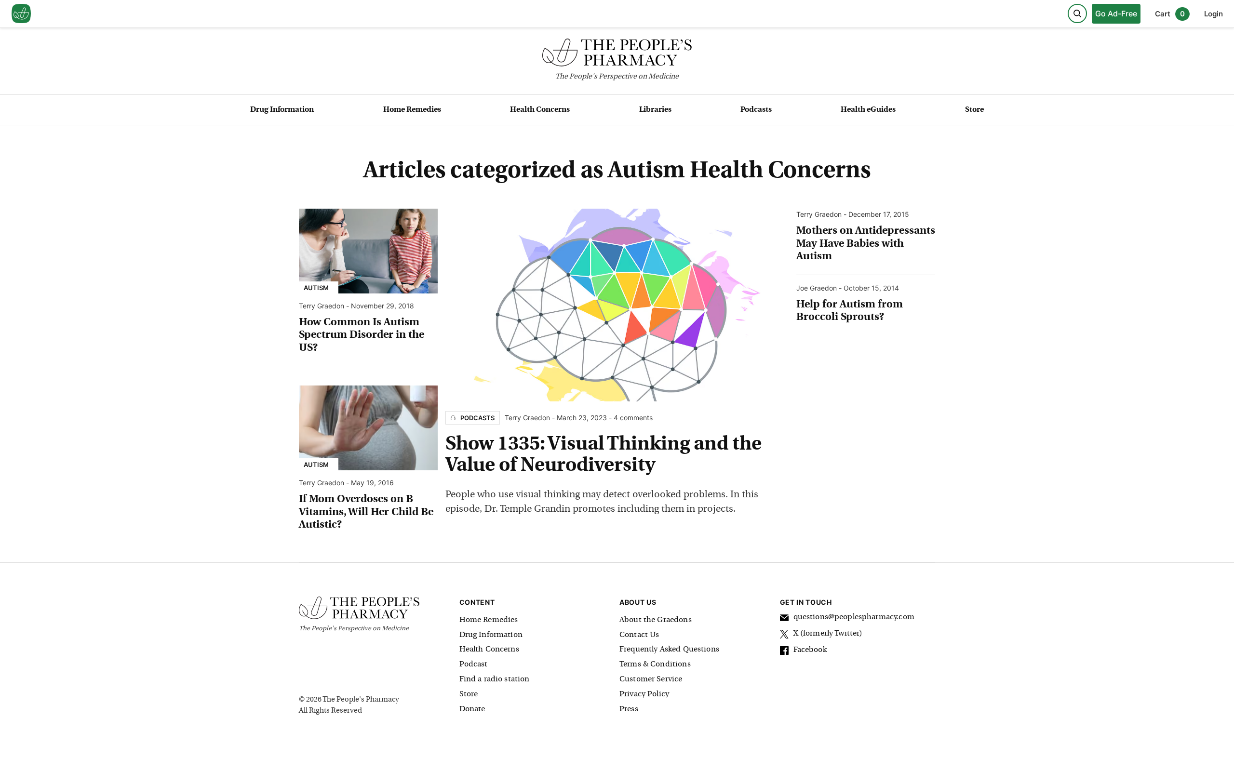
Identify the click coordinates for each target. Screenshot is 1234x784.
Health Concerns (540, 110)
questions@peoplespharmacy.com (853, 617)
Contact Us (639, 635)
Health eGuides (868, 110)
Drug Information (282, 110)
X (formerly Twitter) (828, 634)
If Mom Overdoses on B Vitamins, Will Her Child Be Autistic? (366, 512)
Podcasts (756, 110)
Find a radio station (494, 679)
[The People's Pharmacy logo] (617, 55)
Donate (472, 709)
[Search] (1077, 13)
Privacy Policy (644, 694)
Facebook (810, 650)
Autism (316, 287)
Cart (1170, 13)
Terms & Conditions (655, 664)
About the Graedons (655, 620)
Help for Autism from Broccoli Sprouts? (849, 311)
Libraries (655, 110)
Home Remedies (412, 110)
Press (628, 709)
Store (974, 110)
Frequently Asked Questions (669, 649)
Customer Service (650, 679)
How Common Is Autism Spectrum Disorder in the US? (361, 335)
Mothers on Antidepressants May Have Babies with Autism (865, 244)
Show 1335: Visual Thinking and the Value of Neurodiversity (603, 455)
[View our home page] (21, 14)
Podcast (473, 664)
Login (1213, 13)
